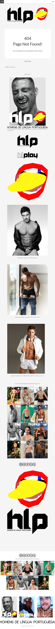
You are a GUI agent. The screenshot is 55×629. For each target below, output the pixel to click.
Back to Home (27, 61)
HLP (33, 626)
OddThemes (12, 67)
